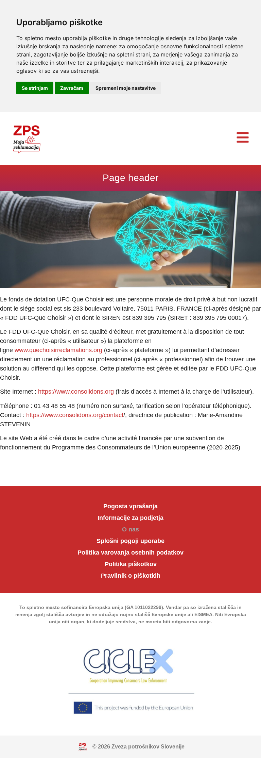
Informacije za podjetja (130, 517)
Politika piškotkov (131, 564)
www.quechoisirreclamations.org (58, 350)
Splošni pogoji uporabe (130, 541)
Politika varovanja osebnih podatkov (130, 552)
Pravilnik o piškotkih (130, 575)
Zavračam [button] (71, 88)
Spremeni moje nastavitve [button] (125, 88)
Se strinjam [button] (35, 88)
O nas (130, 529)
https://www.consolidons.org (76, 391)
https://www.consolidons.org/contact (74, 415)
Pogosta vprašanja (130, 506)
